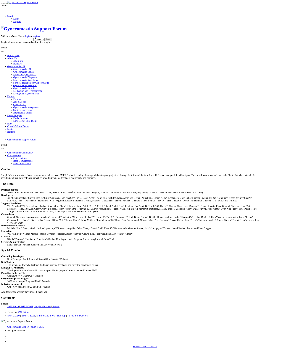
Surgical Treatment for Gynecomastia (31, 82)
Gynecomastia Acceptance (26, 107)
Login (16, 18)
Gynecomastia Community (20, 152)
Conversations (20, 158)
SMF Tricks (23, 312)
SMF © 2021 (26, 306)
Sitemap (56, 306)
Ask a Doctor (19, 101)
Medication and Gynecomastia (27, 91)
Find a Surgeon (20, 118)
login (27, 36)
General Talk (19, 104)
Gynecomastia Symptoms (25, 80)
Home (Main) (13, 55)
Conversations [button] (14, 155)
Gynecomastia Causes (23, 72)
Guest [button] (10, 16)
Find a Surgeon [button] (14, 115)
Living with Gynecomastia (26, 93)
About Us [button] (12, 58)
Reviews (17, 63)
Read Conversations (22, 161)
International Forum (22, 112)
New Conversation (22, 163)
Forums (17, 99)
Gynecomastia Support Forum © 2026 (25, 327)
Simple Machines (42, 306)
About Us (18, 61)
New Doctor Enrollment (24, 121)
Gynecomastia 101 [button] (16, 66)
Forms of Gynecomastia (24, 74)
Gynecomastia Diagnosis (25, 77)
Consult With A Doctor (18, 126)
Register (17, 21)
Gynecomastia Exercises (25, 85)
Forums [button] (10, 96)
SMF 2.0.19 (13, 306)
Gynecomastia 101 (22, 69)
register (36, 36)
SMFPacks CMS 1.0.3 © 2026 (145, 346)
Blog (9, 123)
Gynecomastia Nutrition (24, 88)
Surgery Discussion (22, 110)
